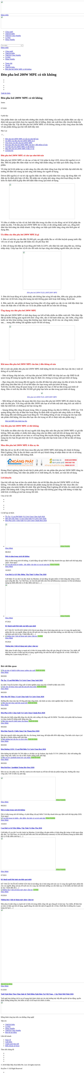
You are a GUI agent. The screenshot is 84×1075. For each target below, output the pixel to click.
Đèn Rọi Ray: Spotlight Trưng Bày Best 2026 (17, 767)
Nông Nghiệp (10, 40)
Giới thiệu (8, 1042)
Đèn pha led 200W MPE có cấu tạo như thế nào (21, 139)
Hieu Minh (9, 548)
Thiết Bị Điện (10, 34)
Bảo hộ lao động (6, 984)
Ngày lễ (8, 1040)
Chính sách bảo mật (12, 1044)
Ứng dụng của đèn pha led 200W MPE (18, 143)
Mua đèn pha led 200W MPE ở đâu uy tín (19, 149)
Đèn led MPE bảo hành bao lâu (16, 421)
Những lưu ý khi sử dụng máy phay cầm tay (21, 646)
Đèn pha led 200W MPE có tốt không (18, 69)
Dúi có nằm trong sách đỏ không (17, 556)
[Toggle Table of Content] (2, 135)
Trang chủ (8, 63)
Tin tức (7, 65)
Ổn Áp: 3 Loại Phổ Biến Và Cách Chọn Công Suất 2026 (25, 517)
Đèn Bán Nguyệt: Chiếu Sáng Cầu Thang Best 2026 (20, 731)
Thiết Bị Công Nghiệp (13, 36)
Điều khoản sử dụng (12, 1046)
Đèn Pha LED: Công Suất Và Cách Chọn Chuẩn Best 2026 (26, 520)
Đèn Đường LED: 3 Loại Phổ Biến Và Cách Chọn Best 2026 (23, 749)
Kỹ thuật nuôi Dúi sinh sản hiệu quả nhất (20, 626)
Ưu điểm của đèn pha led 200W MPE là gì (20, 141)
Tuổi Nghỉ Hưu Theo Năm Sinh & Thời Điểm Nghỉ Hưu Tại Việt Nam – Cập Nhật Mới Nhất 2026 (37, 994)
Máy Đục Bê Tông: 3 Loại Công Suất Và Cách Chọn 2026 (25, 518)
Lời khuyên (9, 151)
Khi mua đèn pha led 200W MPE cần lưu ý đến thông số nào (26, 145)
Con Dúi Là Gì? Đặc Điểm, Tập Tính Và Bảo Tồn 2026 (25, 574)
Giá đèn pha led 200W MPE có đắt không (19, 147)
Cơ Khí (7, 38)
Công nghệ (9, 32)
